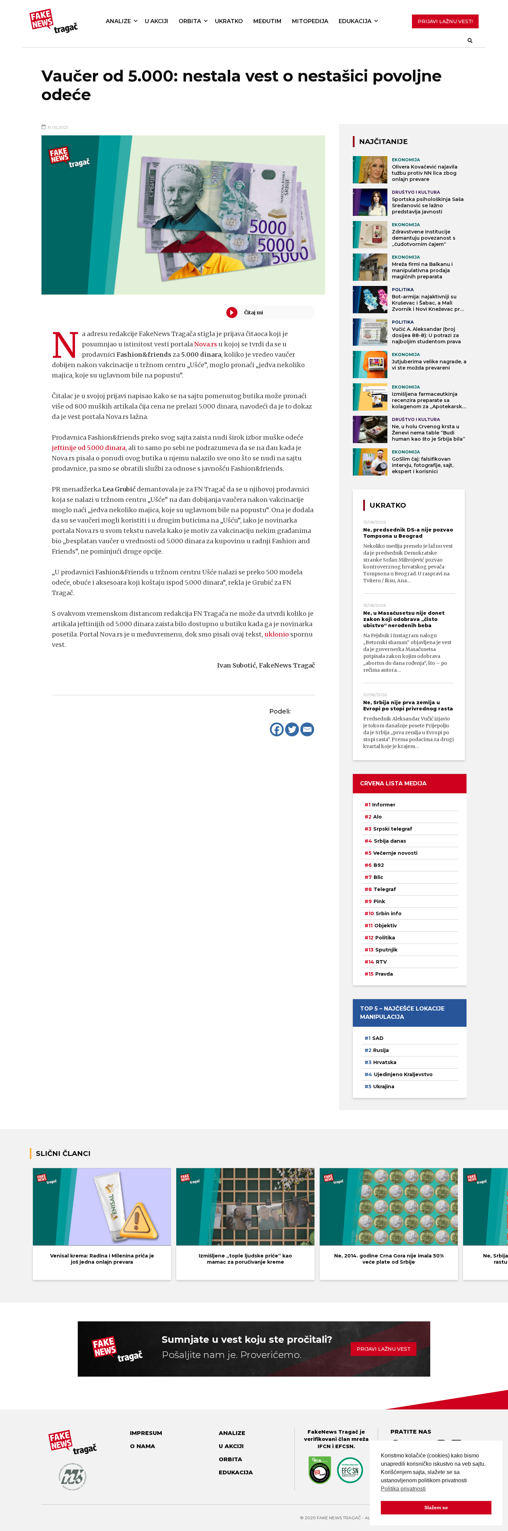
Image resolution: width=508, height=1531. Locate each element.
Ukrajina (383, 1086)
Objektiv (385, 925)
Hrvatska (384, 1062)
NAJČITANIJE (383, 141)
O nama (142, 1446)
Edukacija (355, 21)
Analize (118, 21)
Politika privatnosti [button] (403, 1489)
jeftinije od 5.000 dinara (88, 448)
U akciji (156, 21)
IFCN (324, 1446)
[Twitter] (292, 729)
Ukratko (229, 21)
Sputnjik (386, 950)
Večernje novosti (395, 853)
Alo (377, 817)
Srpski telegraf (392, 829)
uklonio (276, 634)
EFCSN (344, 1446)
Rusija (381, 1050)
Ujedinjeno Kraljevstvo (403, 1074)
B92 (379, 865)
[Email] (307, 729)
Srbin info (389, 913)
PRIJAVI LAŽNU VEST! (445, 21)
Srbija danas (390, 841)
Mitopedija (310, 21)
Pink (379, 901)
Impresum (146, 1433)
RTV (381, 962)
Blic (378, 877)
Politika (385, 938)
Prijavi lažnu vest (384, 1349)
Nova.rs (205, 344)
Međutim (267, 21)
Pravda (384, 974)
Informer (383, 805)
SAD (378, 1038)
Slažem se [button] (436, 1507)
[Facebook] (277, 729)
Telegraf (385, 889)
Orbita (190, 21)
